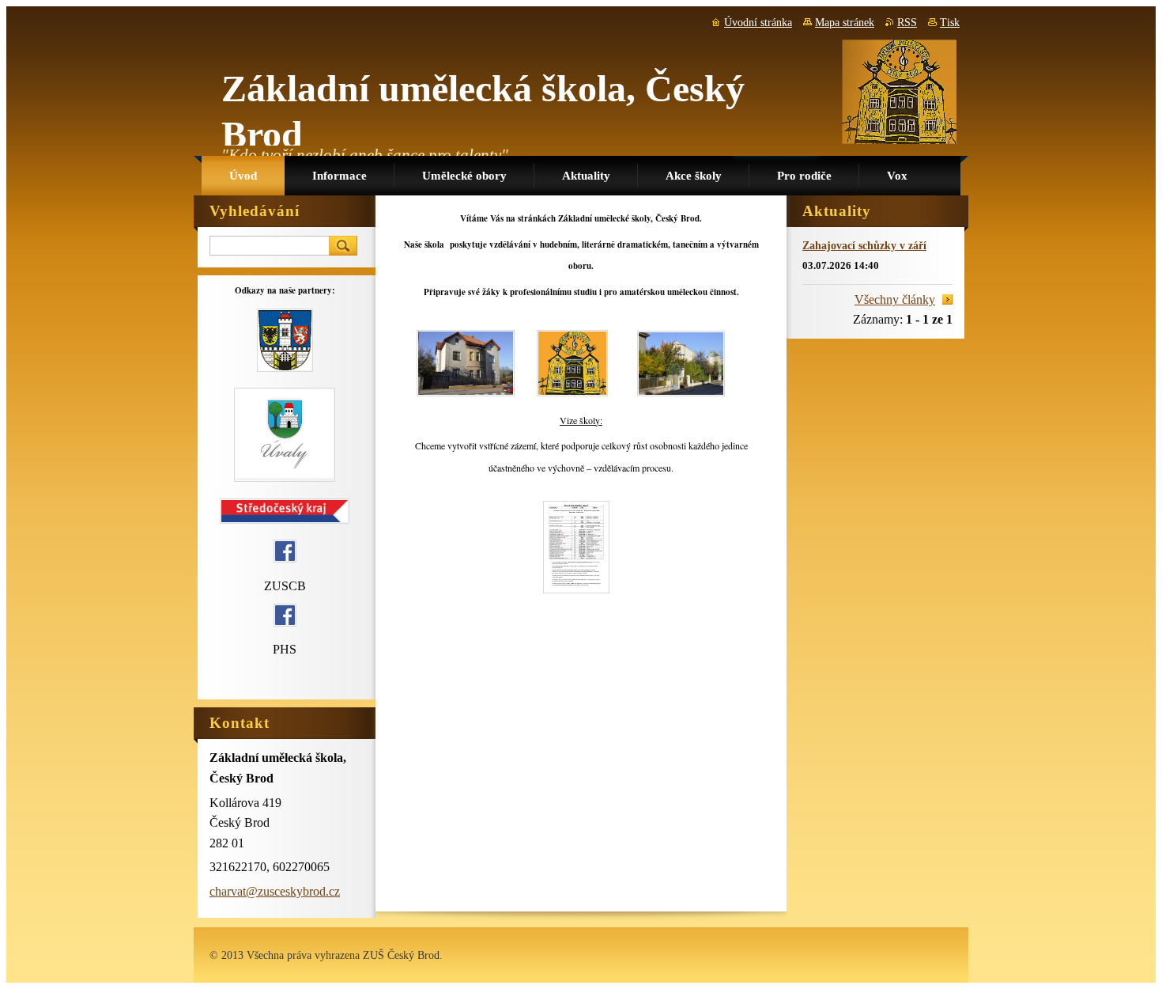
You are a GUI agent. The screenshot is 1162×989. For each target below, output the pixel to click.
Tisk (950, 22)
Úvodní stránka (758, 22)
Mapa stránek (844, 22)
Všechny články (895, 299)
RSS (907, 22)
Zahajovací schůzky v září (864, 245)
